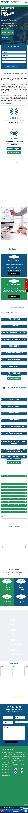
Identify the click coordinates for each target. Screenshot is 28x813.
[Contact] (2, 810)
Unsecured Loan (14, 373)
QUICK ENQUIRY (26, 284)
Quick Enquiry (8, 32)
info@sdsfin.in (7, 775)
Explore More (14, 273)
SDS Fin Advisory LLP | (12, 807)
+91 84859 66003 (7, 37)
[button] (25, 547)
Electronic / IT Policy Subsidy (14, 456)
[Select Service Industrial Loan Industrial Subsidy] (14, 63)
